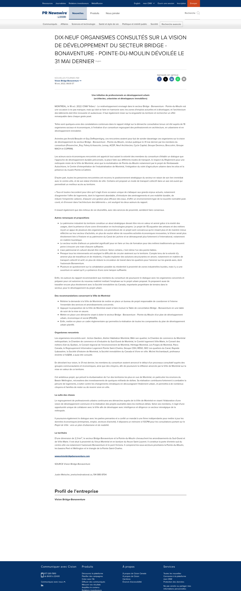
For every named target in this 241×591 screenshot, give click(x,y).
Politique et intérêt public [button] (134, 24)
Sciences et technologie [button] (83, 24)
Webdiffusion (97, 3)
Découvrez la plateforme (92, 573)
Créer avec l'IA (88, 579)
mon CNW (167, 579)
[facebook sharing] (159, 79)
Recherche (190, 13)
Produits (94, 13)
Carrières (127, 579)
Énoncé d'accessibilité (132, 581)
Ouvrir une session (166, 3)
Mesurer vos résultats (91, 584)
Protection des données (173, 581)
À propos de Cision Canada (134, 573)
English (137, 3)
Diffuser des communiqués (93, 581)
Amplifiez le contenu (90, 587)
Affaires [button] (64, 24)
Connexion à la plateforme (174, 576)
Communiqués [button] (50, 24)
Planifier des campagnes (92, 576)
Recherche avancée (171, 24)
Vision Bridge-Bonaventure (70, 499)
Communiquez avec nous (52, 582)
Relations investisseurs (79, 3)
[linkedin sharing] (171, 79)
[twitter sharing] (165, 79)
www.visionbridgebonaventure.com (72, 456)
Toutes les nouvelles (172, 573)
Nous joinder (113, 13)
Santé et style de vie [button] (109, 24)
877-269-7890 (50, 573)
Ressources (47, 3)
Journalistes (61, 3)
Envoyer (193, 3)
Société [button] (154, 24)
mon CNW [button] (148, 3)
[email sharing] (184, 79)
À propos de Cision (131, 576)
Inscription (181, 3)
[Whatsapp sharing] (177, 79)
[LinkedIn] (42, 585)
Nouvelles (78, 13)
